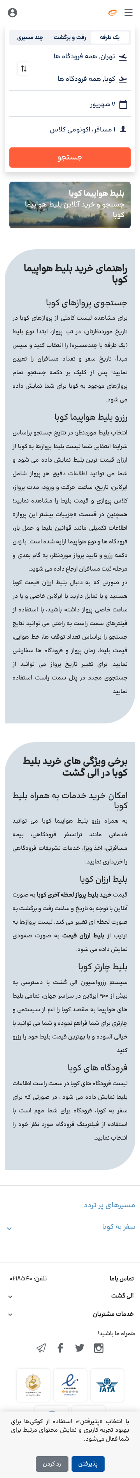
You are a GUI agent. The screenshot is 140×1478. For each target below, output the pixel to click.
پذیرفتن (88, 1464)
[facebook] (60, 1349)
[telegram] (41, 1349)
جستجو (70, 157)
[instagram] (99, 1349)
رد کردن (52, 1464)
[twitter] (79, 1349)
